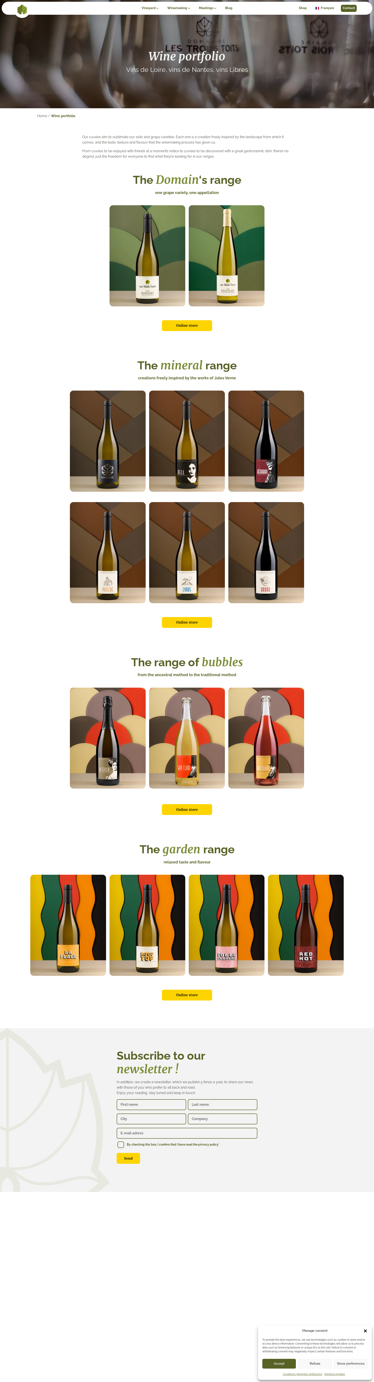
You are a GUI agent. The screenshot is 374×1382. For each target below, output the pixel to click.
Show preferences (350, 1364)
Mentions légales (334, 1374)
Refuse (315, 1364)
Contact (349, 8)
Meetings (206, 8)
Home (42, 116)
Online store (187, 325)
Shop (303, 8)
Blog (228, 8)
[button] (365, 1331)
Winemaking (177, 8)
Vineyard (149, 8)
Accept (279, 1364)
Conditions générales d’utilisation (302, 1374)
